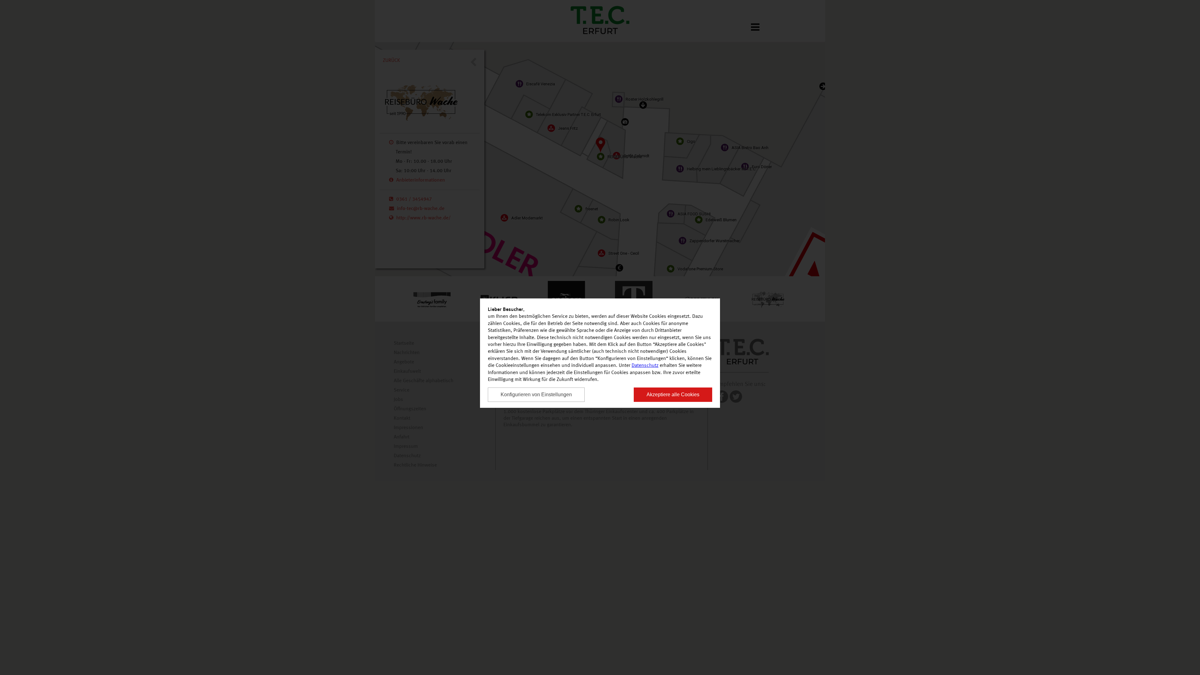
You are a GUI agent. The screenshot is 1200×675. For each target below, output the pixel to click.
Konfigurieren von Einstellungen (536, 394)
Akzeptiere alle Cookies (673, 394)
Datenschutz (645, 365)
